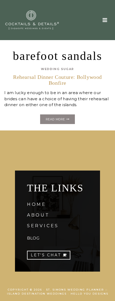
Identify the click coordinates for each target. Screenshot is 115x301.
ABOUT (38, 215)
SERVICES (43, 225)
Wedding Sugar (57, 69)
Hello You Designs (89, 293)
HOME (36, 204)
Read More (60, 120)
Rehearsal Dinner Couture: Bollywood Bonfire (57, 80)
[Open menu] (105, 20)
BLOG (33, 238)
